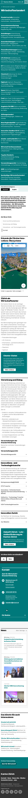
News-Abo (15, 778)
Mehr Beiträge (20, 630)
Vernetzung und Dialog (10, 224)
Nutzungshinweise (18, 785)
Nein (10, 559)
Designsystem (16, 784)
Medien (22, 778)
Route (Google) (10, 584)
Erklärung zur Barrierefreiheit (7, 785)
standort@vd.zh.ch (12, 602)
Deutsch (5, 190)
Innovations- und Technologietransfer (14, 227)
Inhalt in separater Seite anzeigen (11, 291)
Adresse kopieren (10, 587)
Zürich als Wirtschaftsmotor (11, 221)
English (14, 189)
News (9, 778)
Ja (3, 559)
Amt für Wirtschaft (9, 764)
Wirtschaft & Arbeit (9, 7)
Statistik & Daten (7, 780)
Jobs (15, 780)
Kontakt (5, 230)
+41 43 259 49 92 (11, 592)
